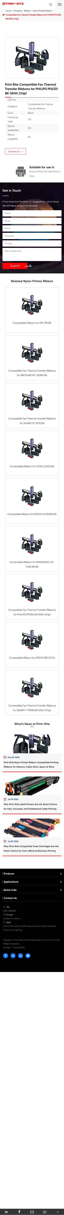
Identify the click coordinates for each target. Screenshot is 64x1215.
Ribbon (27, 11)
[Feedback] (44, 1212)
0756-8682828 (9, 911)
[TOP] (57, 1212)
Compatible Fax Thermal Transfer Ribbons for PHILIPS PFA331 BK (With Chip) (33, 17)
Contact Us (10, 898)
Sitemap (6, 947)
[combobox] (32, 243)
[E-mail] (32, 1212)
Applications (11, 881)
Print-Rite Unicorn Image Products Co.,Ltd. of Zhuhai (36, 940)
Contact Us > (15, 151)
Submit (15, 266)
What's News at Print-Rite (32, 724)
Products (18, 11)
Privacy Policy (19, 947)
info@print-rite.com (12, 918)
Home (8, 11)
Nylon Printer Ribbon (42, 11)
